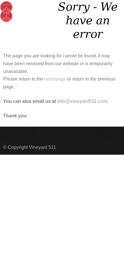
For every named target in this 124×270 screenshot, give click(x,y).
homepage (55, 78)
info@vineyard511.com (82, 101)
